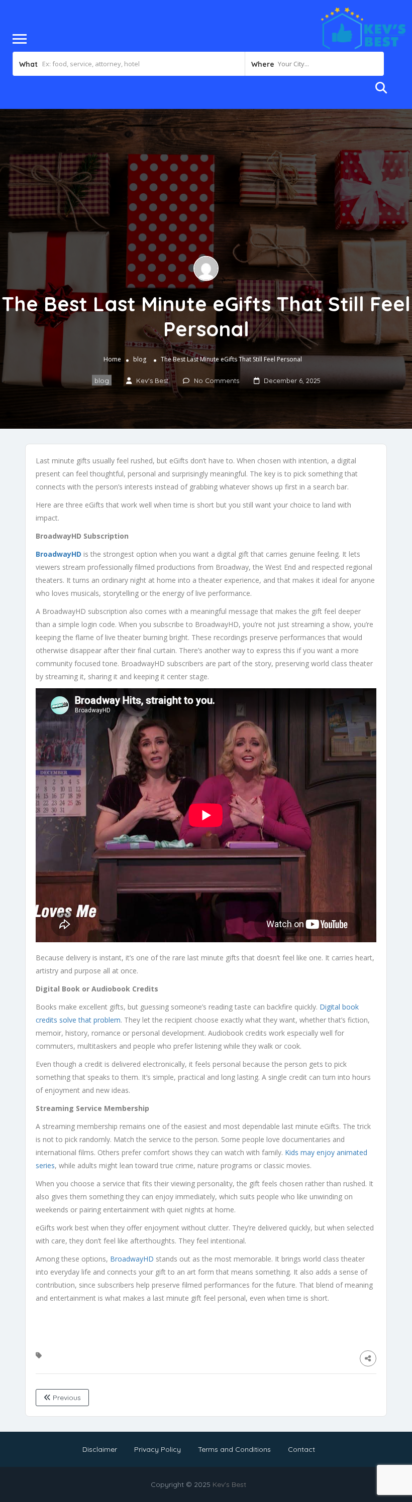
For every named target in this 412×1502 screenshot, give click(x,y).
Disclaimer (99, 1449)
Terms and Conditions (234, 1449)
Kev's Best (229, 1484)
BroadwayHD (132, 1259)
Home (112, 358)
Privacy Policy (157, 1449)
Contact (301, 1449)
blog (139, 358)
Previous (66, 1397)
